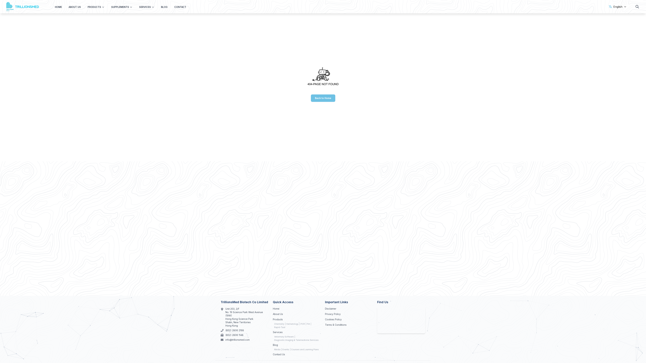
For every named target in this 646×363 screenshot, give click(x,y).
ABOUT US (75, 7)
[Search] (637, 6)
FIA (308, 324)
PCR (303, 324)
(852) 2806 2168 (234, 330)
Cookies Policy (333, 319)
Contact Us (279, 354)
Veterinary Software (284, 336)
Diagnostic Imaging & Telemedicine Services (296, 340)
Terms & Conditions (336, 324)
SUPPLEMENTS (120, 7)
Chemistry (279, 324)
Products (278, 319)
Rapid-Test (279, 327)
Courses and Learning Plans (305, 349)
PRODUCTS (94, 7)
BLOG (164, 7)
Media (277, 349)
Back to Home (323, 98)
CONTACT (180, 7)
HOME (58, 7)
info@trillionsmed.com (237, 339)
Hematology (292, 324)
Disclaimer (330, 308)
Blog (275, 345)
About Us (278, 314)
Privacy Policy (333, 314)
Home (276, 308)
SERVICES (145, 7)
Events (285, 349)
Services (278, 332)
